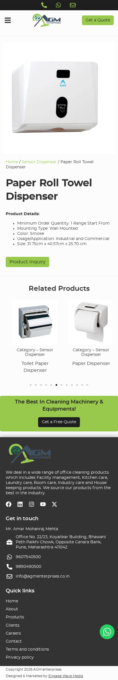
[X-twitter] (54, 504)
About (12, 609)
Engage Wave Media (65, 676)
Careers (13, 633)
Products (15, 617)
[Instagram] (31, 504)
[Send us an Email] (73, 5)
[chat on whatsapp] (107, 631)
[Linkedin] (20, 504)
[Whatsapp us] (59, 5)
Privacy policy (20, 657)
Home (12, 162)
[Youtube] (43, 504)
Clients (12, 625)
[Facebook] (8, 504)
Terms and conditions (27, 649)
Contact (14, 641)
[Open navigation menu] (7, 20)
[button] (31, 385)
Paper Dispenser (89, 363)
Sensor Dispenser (39, 162)
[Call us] (44, 5)
